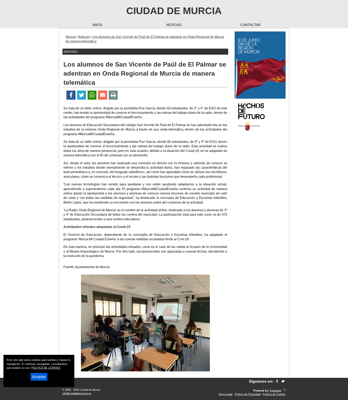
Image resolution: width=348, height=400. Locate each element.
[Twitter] (81, 95)
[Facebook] (71, 95)
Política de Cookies (274, 394)
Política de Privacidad (247, 394)
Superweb (275, 390)
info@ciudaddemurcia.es (76, 393)
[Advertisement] (260, 198)
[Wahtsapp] (92, 95)
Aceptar (39, 377)
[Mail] (102, 95)
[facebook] (277, 381)
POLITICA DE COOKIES (45, 367)
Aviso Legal (225, 394)
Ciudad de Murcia (174, 10)
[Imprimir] (113, 95)
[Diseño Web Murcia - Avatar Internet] (284, 390)
